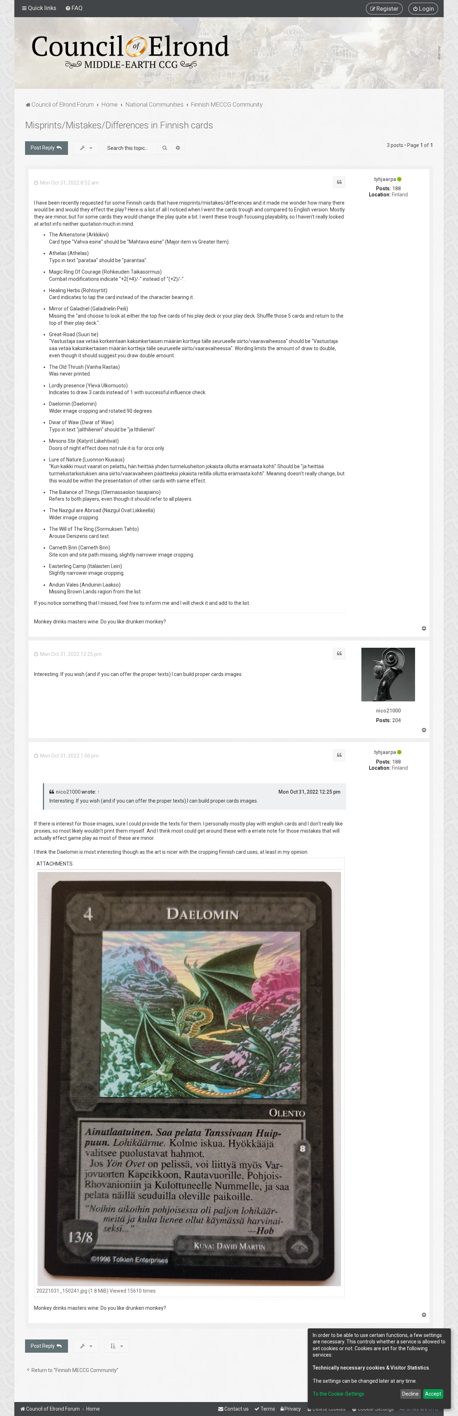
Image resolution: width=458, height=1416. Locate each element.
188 (396, 188)
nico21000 (388, 711)
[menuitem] (73, 8)
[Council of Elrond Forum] (130, 52)
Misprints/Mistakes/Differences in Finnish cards (119, 125)
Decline (410, 1394)
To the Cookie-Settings (338, 1394)
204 (396, 720)
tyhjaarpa (385, 179)
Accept (433, 1394)
